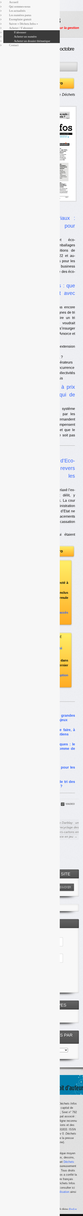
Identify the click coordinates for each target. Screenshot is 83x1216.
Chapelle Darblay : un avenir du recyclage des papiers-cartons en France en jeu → (62, 829)
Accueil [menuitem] (13, 2)
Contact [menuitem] (14, 45)
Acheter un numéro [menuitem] (25, 36)
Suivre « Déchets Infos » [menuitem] (23, 23)
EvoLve (73, 1209)
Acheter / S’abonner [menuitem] (21, 28)
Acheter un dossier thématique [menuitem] (32, 41)
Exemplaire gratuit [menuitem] (20, 19)
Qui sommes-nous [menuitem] (19, 6)
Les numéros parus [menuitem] (20, 15)
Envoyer (65, 887)
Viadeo (70, 804)
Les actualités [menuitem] (17, 10)
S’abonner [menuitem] (20, 32)
